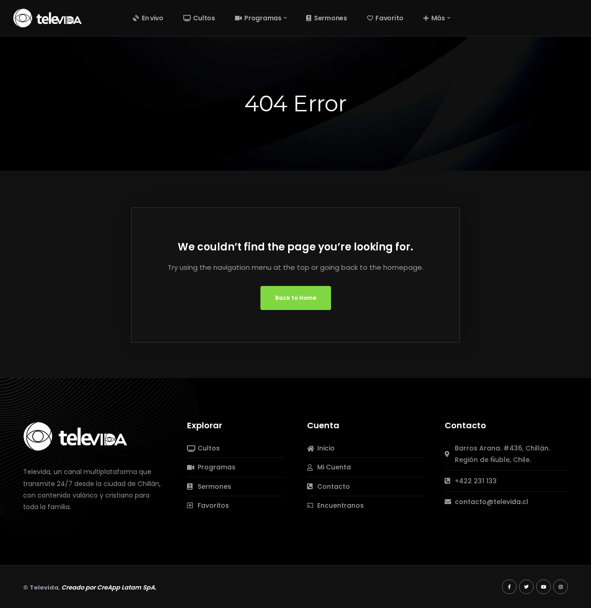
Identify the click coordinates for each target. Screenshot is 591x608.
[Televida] (47, 17)
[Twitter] (526, 586)
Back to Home (295, 298)
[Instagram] (560, 586)
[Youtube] (543, 586)
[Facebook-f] (509, 586)
